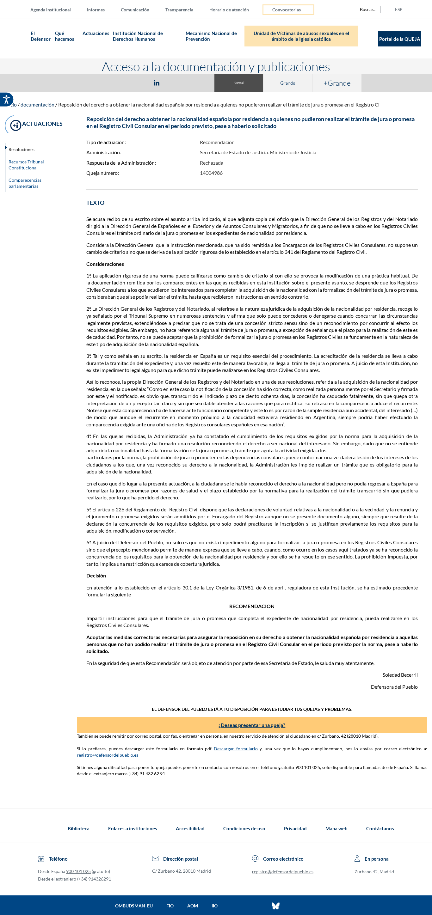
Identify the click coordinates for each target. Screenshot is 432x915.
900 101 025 (78, 871)
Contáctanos (380, 828)
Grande (287, 83)
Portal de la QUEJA (399, 39)
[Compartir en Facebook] (120, 82)
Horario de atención (229, 9)
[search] (364, 9)
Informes (96, 9)
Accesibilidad (190, 828)
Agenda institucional (50, 9)
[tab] (119, 82)
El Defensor (41, 36)
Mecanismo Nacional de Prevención (211, 36)
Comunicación (135, 9)
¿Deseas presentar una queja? (252, 725)
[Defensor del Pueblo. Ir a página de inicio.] (16, 39)
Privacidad (295, 828)
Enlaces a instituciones (132, 828)
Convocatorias (286, 9)
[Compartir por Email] (175, 82)
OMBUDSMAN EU (134, 905)
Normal (239, 83)
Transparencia (179, 9)
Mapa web (336, 828)
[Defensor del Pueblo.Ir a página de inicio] (44, 828)
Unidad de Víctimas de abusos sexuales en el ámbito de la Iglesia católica (301, 36)
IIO (215, 905)
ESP (399, 9)
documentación (37, 104)
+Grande (337, 82)
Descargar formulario (236, 748)
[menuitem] (55, 9)
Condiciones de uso (244, 828)
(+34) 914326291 (94, 878)
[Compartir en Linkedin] (156, 82)
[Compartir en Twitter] (138, 82)
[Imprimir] (194, 82)
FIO (170, 905)
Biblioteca (78, 828)
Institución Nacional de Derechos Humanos (138, 36)
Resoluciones (21, 149)
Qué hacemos (64, 36)
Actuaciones (96, 33)
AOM (192, 905)
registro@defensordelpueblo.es (107, 755)
